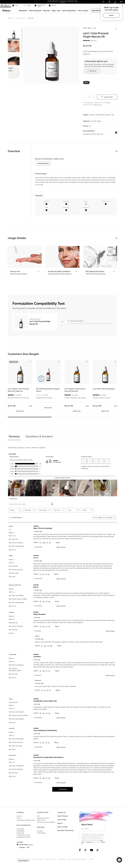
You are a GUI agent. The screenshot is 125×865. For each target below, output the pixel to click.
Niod (16, 5)
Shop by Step (20, 18)
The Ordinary (6, 5)
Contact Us (61, 812)
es (26, 847)
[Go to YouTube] (91, 850)
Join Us (19, 818)
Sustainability (20, 831)
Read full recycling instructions (96, 273)
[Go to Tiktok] (98, 850)
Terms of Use (89, 842)
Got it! (111, 15)
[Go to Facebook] (80, 850)
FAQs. (108, 102)
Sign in (59, 823)
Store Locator (62, 827)
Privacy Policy (61, 859)
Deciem (54, 5)
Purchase (40, 831)
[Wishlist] (116, 28)
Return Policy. (98, 104)
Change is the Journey (23, 835)
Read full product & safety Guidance (59, 273)
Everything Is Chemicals (24, 837)
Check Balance (41, 833)
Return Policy (41, 820)
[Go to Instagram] (85, 850)
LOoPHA (29, 5)
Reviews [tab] (14, 436)
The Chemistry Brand (42, 5)
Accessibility (20, 829)
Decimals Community (65, 830)
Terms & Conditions (51, 859)
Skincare (10, 18)
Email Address (85, 828)
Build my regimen (43, 163)
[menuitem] (5, 5)
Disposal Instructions (43, 818)
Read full (18, 273)
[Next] (81, 2)
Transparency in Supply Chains (26, 820)
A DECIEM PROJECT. (23, 861)
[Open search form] (103, 2)
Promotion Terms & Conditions (46, 822)
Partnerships (20, 833)
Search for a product (77, 321)
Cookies (91, 859)
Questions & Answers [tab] (39, 436)
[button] (35, 10)
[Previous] (44, 2)
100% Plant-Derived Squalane (104, 389)
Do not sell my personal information (77, 859)
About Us (19, 816)
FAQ (38, 816)
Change (31, 844)
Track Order (61, 820)
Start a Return (62, 816)
